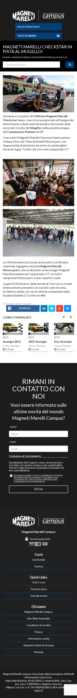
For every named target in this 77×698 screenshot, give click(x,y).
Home (6, 57)
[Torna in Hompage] (38, 520)
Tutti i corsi (38, 582)
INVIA (38, 489)
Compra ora (34, 330)
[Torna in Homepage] (38, 15)
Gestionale (38, 559)
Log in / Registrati (28, 26)
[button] (64, 317)
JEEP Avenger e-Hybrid (37, 343)
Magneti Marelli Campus (38, 611)
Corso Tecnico (11, 346)
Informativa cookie (38, 638)
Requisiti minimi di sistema (38, 645)
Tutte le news (38, 589)
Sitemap (38, 652)
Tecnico (38, 566)
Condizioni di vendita (39, 625)
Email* (13, 442)
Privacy (38, 631)
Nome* (13, 427)
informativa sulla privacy (28, 477)
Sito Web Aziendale (38, 618)
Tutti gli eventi (38, 595)
